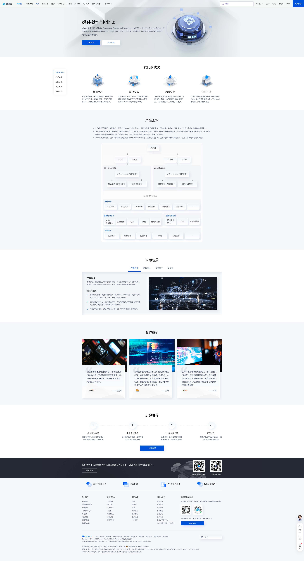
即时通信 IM (86, 523)
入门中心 (110, 511)
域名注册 (85, 514)
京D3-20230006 (153, 549)
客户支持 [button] (86, 3)
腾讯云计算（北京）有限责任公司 (92, 549)
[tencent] (87, 536)
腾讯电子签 (157, 536)
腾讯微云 (141, 536)
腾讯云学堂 (110, 520)
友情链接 (165, 536)
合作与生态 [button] (96, 3)
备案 (274, 3)
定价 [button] (53, 3)
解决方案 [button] (45, 3)
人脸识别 (85, 517)
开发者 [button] (77, 3)
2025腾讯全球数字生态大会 (166, 523)
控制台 (134, 504)
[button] (19, 3)
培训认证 (110, 517)
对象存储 (85, 508)
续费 (133, 508)
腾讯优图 (126, 536)
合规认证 (160, 514)
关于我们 (160, 517)
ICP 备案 (135, 520)
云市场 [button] (69, 3)
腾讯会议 (109, 536)
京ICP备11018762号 (123, 549)
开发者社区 (110, 514)
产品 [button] (37, 3)
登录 (288, 3)
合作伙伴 (160, 508)
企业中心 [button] (60, 3)
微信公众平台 (117, 536)
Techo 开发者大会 (163, 520)
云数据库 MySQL (87, 511)
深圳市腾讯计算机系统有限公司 (92, 546)
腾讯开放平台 (100, 536)
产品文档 (110, 501)
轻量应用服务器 (87, 504)
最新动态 (160, 501)
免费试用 (160, 504)
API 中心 (109, 504)
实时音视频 (85, 520)
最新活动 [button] (29, 3)
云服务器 (85, 501)
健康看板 (135, 514)
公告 (133, 501)
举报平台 (135, 511)
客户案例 (160, 511)
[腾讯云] (7, 3)
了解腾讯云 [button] (107, 3)
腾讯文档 (149, 536)
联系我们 (135, 517)
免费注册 (298, 3)
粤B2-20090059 (120, 546)
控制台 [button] (281, 3)
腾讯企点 (134, 536)
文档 (268, 3)
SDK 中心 (110, 508)
